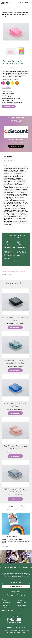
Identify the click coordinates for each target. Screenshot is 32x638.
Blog (18, 610)
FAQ (18, 613)
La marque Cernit (21, 602)
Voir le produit (15, 327)
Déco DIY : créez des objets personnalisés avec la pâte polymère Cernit (15, 541)
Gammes (25, 12)
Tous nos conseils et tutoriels (16, 510)
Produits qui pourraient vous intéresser (13, 271)
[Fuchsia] (3, 83)
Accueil (4, 12)
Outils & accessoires (7, 610)
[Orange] (17, 83)
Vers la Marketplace (16, 146)
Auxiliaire (4, 608)
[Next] (17, 262)
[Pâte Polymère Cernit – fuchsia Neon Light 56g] (16, 31)
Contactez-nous (16, 582)
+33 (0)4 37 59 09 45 (16, 586)
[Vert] (8, 83)
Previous (3, 51)
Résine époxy (5, 605)
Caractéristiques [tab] (9, 161)
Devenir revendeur (21, 605)
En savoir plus (6, 87)
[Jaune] (12, 83)
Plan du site (21, 627)
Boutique (9, 12)
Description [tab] (8, 157)
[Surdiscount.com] (16, 132)
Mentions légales (12, 627)
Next (28, 51)
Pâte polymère (18, 12)
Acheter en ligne (9, 106)
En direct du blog (7, 274)
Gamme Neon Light (7, 14)
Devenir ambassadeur (23, 608)
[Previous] (14, 262)
